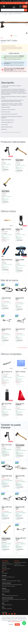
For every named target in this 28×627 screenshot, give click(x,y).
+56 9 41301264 (11, 2)
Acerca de (4, 567)
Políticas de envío (6, 568)
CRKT (2, 38)
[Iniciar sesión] (20, 6)
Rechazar (11, 624)
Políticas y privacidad (7, 608)
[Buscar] (25, 10)
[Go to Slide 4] (15, 35)
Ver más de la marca (22, 347)
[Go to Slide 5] (16, 35)
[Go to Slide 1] (11, 35)
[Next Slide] (26, 25)
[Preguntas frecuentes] (26, 3)
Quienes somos (5, 562)
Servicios (4, 565)
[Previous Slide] (1, 25)
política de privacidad (15, 621)
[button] (14, 24)
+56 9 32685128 (19, 2)
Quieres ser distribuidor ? (19, 565)
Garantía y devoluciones (7, 564)
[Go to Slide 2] (12, 35)
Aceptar (17, 624)
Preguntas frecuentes (7, 604)
